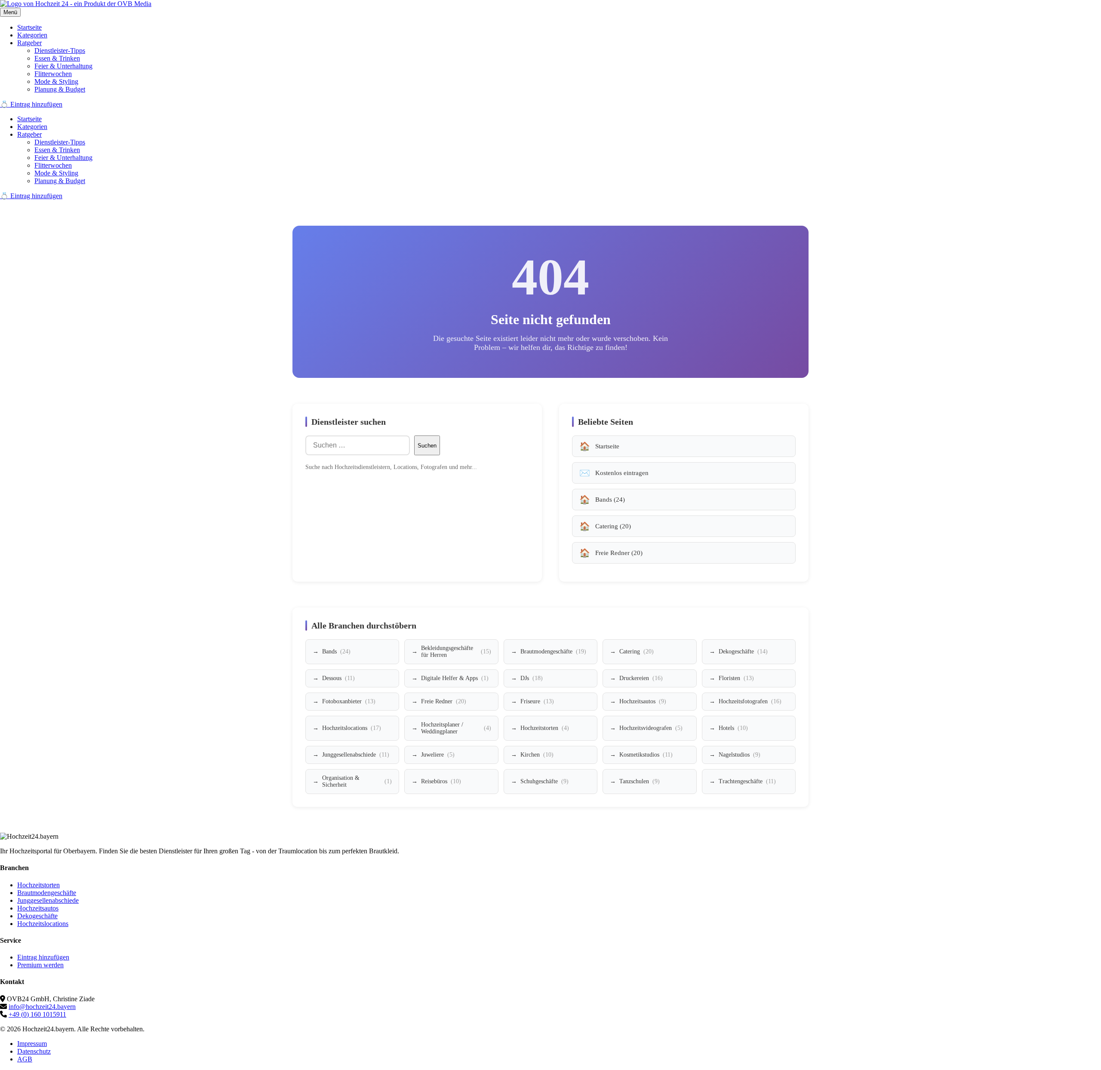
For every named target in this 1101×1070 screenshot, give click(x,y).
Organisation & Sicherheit (357, 781)
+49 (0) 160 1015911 (37, 1014)
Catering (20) (613, 526)
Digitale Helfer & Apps (455, 678)
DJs (531, 678)
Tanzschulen (639, 781)
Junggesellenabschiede (355, 754)
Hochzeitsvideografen (651, 728)
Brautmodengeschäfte (553, 651)
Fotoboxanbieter (348, 701)
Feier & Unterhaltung (63, 66)
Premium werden (40, 965)
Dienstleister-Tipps (59, 50)
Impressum (32, 1043)
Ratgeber (29, 42)
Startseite (29, 27)
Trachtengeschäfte (747, 781)
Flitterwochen (53, 73)
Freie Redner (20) (619, 552)
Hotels (733, 728)
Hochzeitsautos (642, 701)
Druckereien (641, 678)
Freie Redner (443, 701)
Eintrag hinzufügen (43, 957)
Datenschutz (34, 1051)
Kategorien (32, 35)
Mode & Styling (56, 81)
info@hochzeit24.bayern (42, 1006)
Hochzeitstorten (544, 728)
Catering (636, 651)
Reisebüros (441, 781)
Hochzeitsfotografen (750, 701)
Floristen (736, 678)
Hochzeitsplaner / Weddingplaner (456, 728)
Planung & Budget (59, 89)
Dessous (338, 678)
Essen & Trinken (57, 58)
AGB (24, 1059)
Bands (336, 651)
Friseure (537, 701)
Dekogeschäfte (743, 651)
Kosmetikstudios (646, 754)
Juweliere (438, 754)
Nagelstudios (739, 754)
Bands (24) (610, 499)
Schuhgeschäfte (544, 781)
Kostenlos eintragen (622, 472)
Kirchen (537, 754)
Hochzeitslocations (351, 728)
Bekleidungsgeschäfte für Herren (456, 651)
